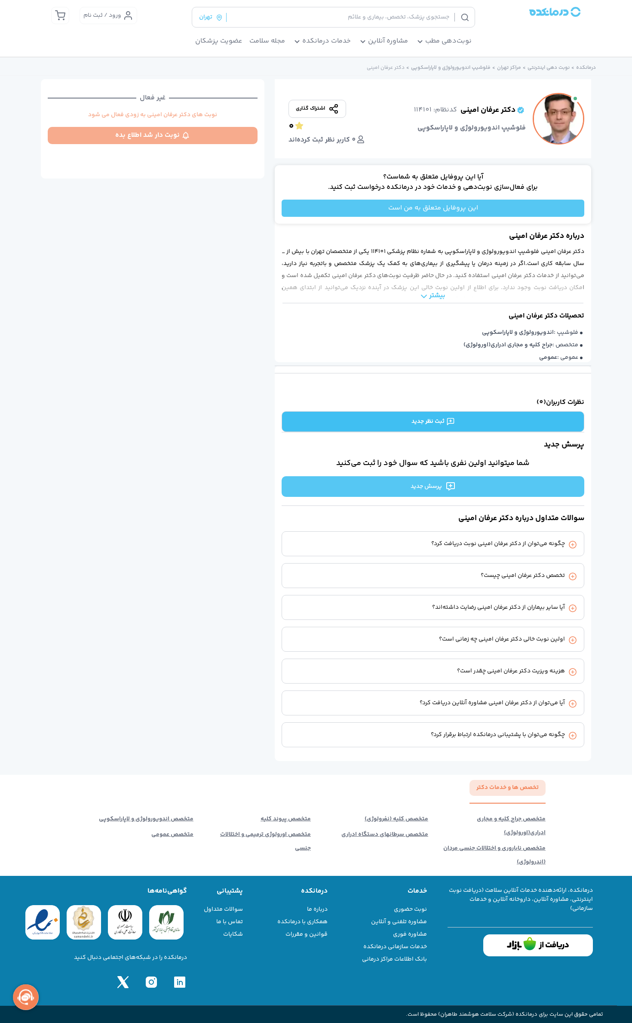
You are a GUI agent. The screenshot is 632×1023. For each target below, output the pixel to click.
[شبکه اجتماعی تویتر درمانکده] (123, 982)
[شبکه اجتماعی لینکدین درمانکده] (179, 982)
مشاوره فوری (410, 934)
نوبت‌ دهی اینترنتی (549, 68)
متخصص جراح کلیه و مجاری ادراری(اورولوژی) (511, 826)
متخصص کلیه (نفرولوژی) (396, 819)
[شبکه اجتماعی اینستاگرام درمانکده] (151, 982)
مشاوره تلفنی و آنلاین (399, 922)
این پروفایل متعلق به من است (433, 208)
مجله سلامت (267, 41)
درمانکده (586, 68)
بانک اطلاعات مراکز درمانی (394, 959)
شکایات (233, 934)
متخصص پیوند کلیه (286, 819)
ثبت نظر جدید (428, 421)
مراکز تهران (509, 68)
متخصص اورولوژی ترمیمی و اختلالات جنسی (265, 841)
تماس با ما (229, 922)
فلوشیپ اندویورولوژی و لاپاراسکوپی (451, 68)
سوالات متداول (223, 909)
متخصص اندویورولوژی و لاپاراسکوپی (146, 819)
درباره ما (317, 909)
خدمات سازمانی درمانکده (395, 947)
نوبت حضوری (410, 909)
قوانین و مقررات (306, 934)
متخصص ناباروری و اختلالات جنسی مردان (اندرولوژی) (494, 855)
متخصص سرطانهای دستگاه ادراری (384, 834)
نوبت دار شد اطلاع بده (147, 135)
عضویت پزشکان (218, 41)
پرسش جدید (426, 486)
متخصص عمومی (172, 834)
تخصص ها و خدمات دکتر (507, 787)
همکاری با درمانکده (302, 922)
